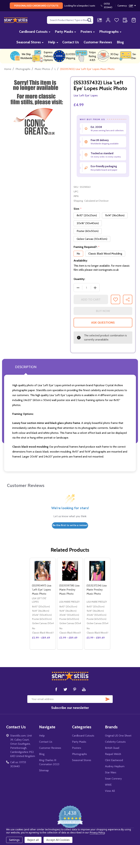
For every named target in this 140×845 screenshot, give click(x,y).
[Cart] (133, 20)
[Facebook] (56, 689)
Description (25, 367)
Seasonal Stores (28, 42)
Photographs (109, 32)
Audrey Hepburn (114, 766)
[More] (49, 31)
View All (110, 790)
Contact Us (70, 42)
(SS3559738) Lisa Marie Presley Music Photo (69, 589)
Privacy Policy (97, 832)
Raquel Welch (113, 754)
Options (42, 648)
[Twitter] (65, 689)
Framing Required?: (87, 247)
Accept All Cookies (58, 840)
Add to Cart (91, 299)
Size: (78, 208)
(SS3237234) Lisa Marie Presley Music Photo (97, 589)
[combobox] (70, 20)
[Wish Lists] (116, 20)
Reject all (33, 840)
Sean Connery (113, 778)
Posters (86, 32)
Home (7, 69)
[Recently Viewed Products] (125, 20)
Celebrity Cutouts (115, 741)
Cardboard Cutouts (33, 32)
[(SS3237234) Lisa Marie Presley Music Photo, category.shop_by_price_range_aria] (97, 570)
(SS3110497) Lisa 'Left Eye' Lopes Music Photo (41, 589)
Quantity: (79, 279)
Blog (120, 42)
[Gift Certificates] (99, 20)
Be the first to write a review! (70, 525)
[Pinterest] (74, 689)
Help (51, 42)
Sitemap (44, 770)
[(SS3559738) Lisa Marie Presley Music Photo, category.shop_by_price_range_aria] (70, 570)
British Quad (112, 747)
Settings (14, 840)
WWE (108, 784)
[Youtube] (83, 689)
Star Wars (110, 772)
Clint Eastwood (114, 760)
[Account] (108, 20)
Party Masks (64, 32)
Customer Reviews (98, 42)
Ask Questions (103, 322)
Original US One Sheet (118, 735)
